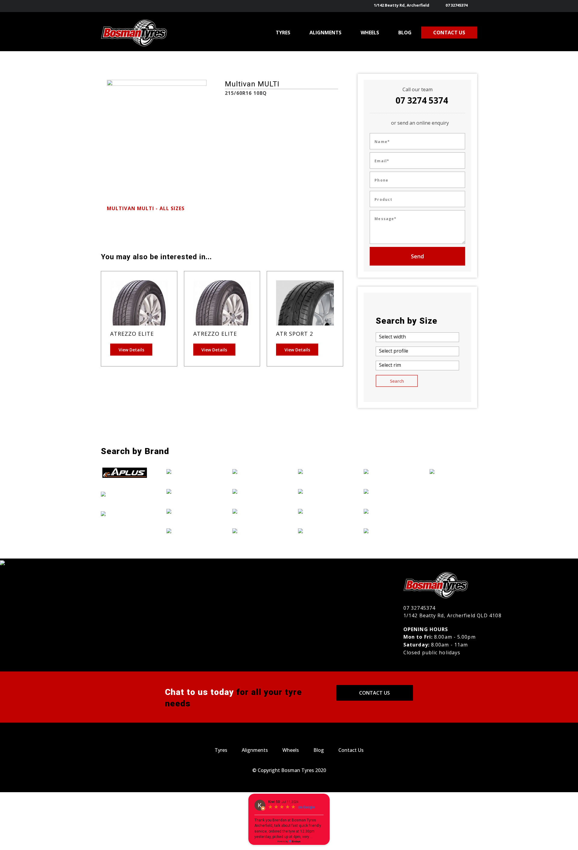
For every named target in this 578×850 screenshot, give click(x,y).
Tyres (221, 750)
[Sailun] (387, 491)
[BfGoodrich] (124, 494)
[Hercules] (256, 471)
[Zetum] (453, 471)
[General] (190, 511)
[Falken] (190, 471)
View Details (131, 350)
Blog (318, 750)
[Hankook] (190, 530)
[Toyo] (387, 530)
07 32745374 (457, 5)
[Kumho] (256, 530)
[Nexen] (322, 530)
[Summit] (387, 511)
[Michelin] (322, 491)
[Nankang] (322, 511)
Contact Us (374, 693)
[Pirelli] (387, 471)
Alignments (255, 750)
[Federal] (190, 491)
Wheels (290, 750)
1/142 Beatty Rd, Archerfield (401, 5)
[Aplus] (124, 473)
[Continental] (124, 514)
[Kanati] (256, 491)
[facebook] (473, 6)
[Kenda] (256, 511)
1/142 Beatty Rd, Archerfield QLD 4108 (452, 615)
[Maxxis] (322, 471)
